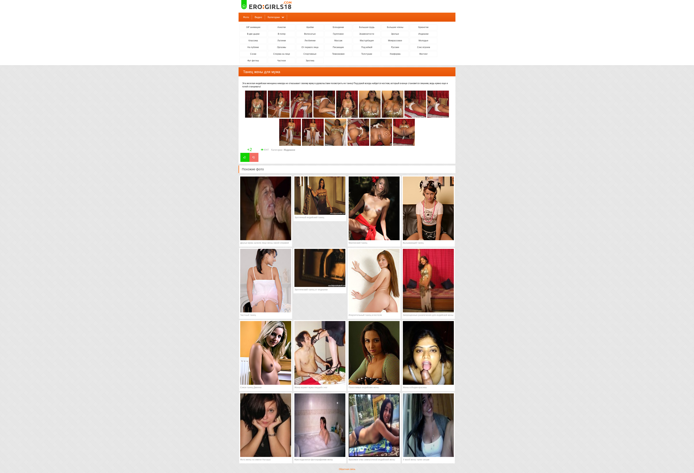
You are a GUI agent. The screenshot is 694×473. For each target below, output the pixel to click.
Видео (258, 17)
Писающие (338, 47)
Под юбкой (366, 47)
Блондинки (338, 27)
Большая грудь (366, 27)
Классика (253, 40)
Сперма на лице (281, 54)
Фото (246, 17)
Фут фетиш (253, 60)
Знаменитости (366, 34)
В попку (282, 34)
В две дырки (253, 34)
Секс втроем (423, 47)
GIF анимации (253, 27)
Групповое (338, 34)
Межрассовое (395, 40)
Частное (281, 60)
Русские (395, 47)
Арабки (310, 27)
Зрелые (395, 34)
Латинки (281, 40)
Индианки (423, 34)
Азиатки (281, 27)
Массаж (338, 40)
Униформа (395, 54)
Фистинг (423, 54)
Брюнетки (423, 27)
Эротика (310, 60)
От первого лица (309, 47)
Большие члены (395, 27)
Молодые (423, 40)
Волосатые (310, 34)
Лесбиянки (310, 40)
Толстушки (366, 54)
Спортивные (309, 54)
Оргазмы (281, 47)
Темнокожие (338, 54)
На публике (253, 47)
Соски (253, 54)
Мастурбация (367, 40)
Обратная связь (347, 469)
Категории (274, 17)
